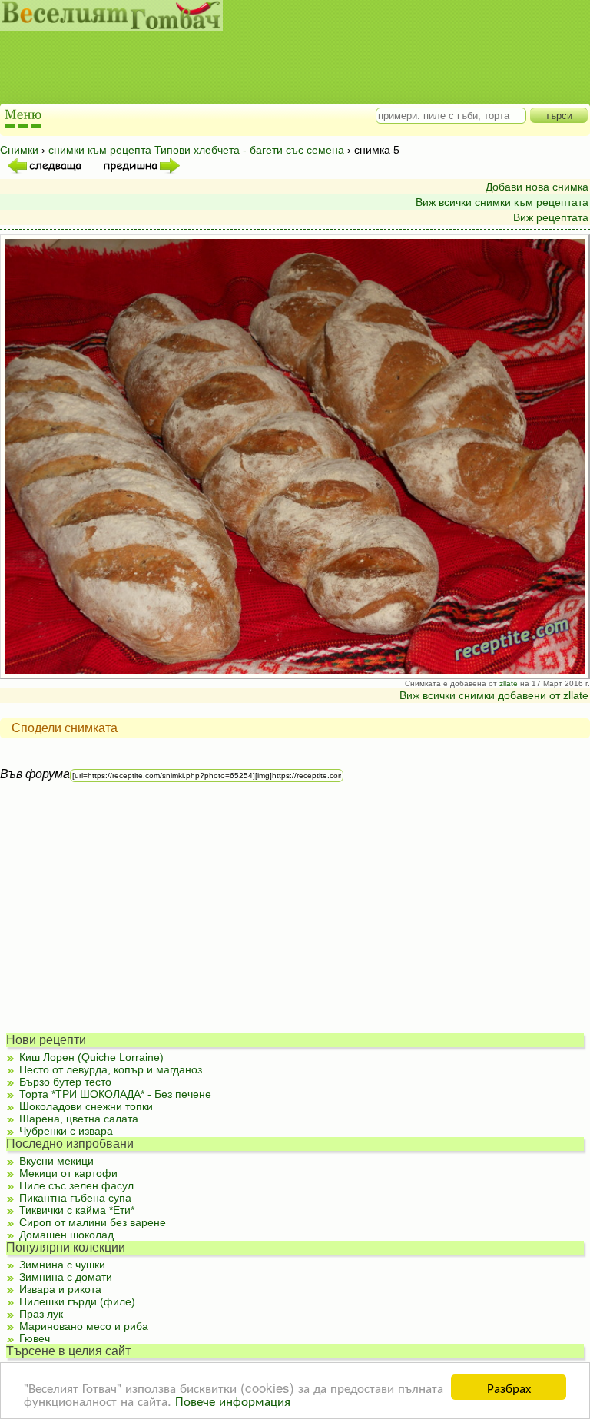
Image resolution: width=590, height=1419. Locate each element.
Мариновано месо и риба (83, 1326)
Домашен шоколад (66, 1234)
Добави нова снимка (537, 187)
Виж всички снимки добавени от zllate (493, 695)
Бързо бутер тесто (65, 1082)
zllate (508, 683)
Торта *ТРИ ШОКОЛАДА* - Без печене (115, 1094)
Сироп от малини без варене (92, 1222)
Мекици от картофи (68, 1173)
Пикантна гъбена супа (75, 1198)
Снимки (19, 150)
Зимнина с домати (65, 1277)
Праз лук (41, 1314)
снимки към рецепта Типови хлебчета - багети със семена (196, 150)
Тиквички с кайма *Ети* (76, 1210)
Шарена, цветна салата (78, 1118)
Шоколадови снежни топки (86, 1106)
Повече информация (232, 1400)
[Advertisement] (280, 69)
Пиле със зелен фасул (76, 1185)
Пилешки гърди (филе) (77, 1301)
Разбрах (509, 1387)
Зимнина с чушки (62, 1264)
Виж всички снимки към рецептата (502, 202)
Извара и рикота (60, 1289)
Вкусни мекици (56, 1161)
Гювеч (34, 1338)
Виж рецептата (550, 217)
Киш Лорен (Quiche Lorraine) (91, 1057)
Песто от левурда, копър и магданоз (110, 1069)
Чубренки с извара (66, 1131)
